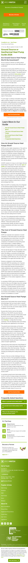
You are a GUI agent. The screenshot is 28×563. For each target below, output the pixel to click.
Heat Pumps (13, 42)
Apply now (4, 454)
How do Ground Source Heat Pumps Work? (15, 128)
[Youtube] (8, 524)
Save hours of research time (6, 24)
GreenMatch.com (5, 42)
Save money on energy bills (16, 24)
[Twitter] (5, 524)
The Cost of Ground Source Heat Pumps (14, 132)
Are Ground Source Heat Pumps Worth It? (13, 136)
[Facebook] (2, 524)
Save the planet (24, 24)
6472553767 (5, 474)
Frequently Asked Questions (13, 139)
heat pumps (18, 74)
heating (6, 320)
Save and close (13, 560)
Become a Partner (14, 14)
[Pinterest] (11, 524)
